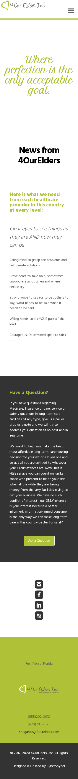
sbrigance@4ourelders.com (39, 732)
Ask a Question (39, 541)
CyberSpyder (56, 766)
